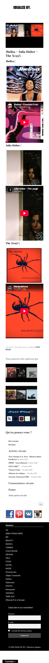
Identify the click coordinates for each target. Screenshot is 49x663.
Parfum (9, 579)
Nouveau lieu (11, 572)
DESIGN (9, 554)
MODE (8, 568)
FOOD (8, 561)
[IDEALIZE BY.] (24, 12)
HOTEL (9, 565)
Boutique (12, 445)
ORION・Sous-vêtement (18, 463)
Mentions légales (34, 647)
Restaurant (10, 589)
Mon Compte (13, 441)
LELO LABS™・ (15, 466)
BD (7, 537)
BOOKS (9, 544)
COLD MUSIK (11, 551)
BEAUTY (9, 540)
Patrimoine (10, 582)
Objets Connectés (13, 575)
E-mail (10, 622)
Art (7, 530)
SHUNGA (10, 593)
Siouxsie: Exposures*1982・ (19, 477)
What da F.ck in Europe (15, 600)
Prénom (11, 614)
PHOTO (9, 586)
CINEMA (9, 547)
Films (8, 558)
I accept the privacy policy (21, 631)
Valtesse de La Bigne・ (17, 473)
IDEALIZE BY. (20, 647)
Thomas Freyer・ (15, 470)
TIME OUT (10, 596)
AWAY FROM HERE (14, 533)
